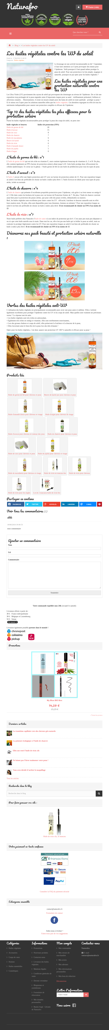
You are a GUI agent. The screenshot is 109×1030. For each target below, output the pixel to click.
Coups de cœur (14, 957)
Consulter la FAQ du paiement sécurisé (54, 892)
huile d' (11, 177)
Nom (10, 545)
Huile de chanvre (13, 135)
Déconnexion (61, 981)
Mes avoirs (62, 960)
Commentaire (13, 560)
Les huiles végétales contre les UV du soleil (38, 46)
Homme (12, 962)
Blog (16, 46)
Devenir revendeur (41, 981)
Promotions (14, 645)
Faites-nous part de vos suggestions (54, 934)
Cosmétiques (13, 971)
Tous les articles (13, 778)
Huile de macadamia (14, 138)
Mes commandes (64, 948)
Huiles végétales (19, 60)
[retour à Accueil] (10, 46)
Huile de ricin (12, 143)
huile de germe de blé (16, 161)
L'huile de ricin (17, 214)
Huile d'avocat (12, 130)
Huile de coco (12, 133)
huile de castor (40, 219)
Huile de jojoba (12, 149)
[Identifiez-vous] (78, 7)
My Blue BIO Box (54, 700)
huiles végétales (62, 103)
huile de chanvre (14, 192)
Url (9, 552)
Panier (93, 7)
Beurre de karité (13, 141)
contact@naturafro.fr (90, 955)
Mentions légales (40, 969)
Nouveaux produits (41, 953)
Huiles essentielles (15, 966)
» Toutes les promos (96, 715)
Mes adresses (63, 965)
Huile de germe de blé (15, 127)
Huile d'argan (12, 151)
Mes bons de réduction (66, 976)
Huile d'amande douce (15, 146)
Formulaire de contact (54, 913)
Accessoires (13, 953)
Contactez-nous (39, 957)
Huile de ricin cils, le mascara (54, 836)
